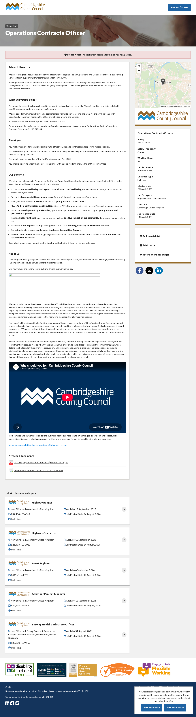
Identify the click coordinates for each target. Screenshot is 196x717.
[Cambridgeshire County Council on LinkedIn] (7, 704)
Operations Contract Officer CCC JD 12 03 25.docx (38, 470)
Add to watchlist (151, 236)
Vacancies (11, 26)
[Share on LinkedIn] (159, 270)
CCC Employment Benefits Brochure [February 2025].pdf (41, 462)
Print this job (149, 245)
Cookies (9, 687)
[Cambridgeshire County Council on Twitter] (17, 704)
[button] (163, 81)
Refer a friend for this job (156, 254)
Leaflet (163, 106)
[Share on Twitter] (149, 270)
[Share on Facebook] (139, 270)
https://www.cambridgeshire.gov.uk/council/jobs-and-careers (38, 445)
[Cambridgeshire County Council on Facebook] (12, 704)
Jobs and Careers (179, 7)
